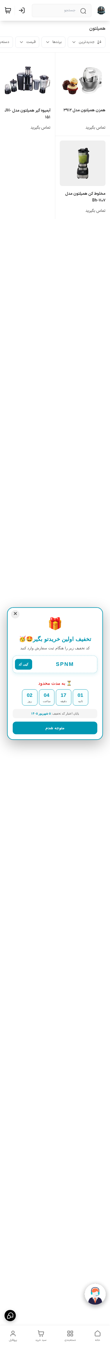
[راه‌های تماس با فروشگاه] (10, 1315)
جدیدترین (86, 42)
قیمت (31, 42)
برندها (57, 42)
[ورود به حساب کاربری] (22, 10)
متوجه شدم (55, 727)
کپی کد (23, 664)
